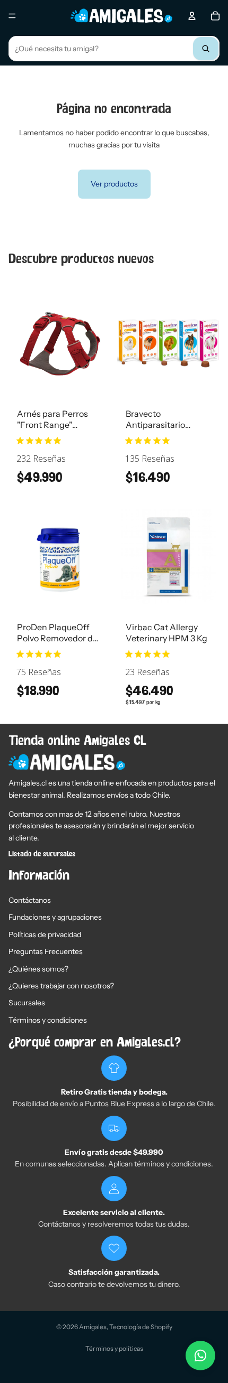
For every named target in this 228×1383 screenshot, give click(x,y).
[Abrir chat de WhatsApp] (200, 1355)
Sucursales (26, 1002)
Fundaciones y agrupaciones (55, 917)
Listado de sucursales (41, 854)
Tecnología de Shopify (140, 1327)
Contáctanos (29, 900)
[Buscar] (205, 48)
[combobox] (114, 48)
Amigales (93, 1327)
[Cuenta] (192, 15)
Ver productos (114, 184)
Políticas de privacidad (44, 934)
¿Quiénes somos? (38, 969)
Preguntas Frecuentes (45, 951)
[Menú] (12, 16)
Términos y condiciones (47, 1020)
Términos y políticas (114, 1348)
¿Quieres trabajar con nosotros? (61, 985)
